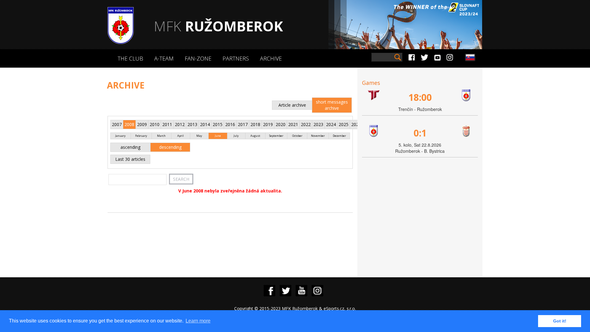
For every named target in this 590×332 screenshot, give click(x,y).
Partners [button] (235, 58)
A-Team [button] (164, 58)
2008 (129, 124)
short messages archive (332, 105)
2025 (343, 124)
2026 (356, 124)
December (339, 136)
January (120, 136)
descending (170, 147)
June (218, 136)
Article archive (292, 105)
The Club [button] (130, 58)
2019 (268, 124)
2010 (154, 124)
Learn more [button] (198, 320)
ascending (130, 147)
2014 (205, 124)
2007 (117, 124)
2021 (293, 124)
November (318, 136)
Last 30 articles (130, 159)
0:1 (420, 133)
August (255, 136)
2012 (180, 124)
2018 (255, 124)
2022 (306, 124)
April (180, 136)
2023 (318, 124)
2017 (243, 124)
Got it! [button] (559, 320)
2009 (142, 124)
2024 (331, 124)
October (297, 136)
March (161, 136)
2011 (167, 124)
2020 (280, 124)
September (276, 136)
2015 (217, 124)
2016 (230, 124)
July (236, 136)
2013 (192, 124)
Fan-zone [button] (198, 58)
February (141, 136)
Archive (271, 58)
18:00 (420, 97)
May (199, 136)
